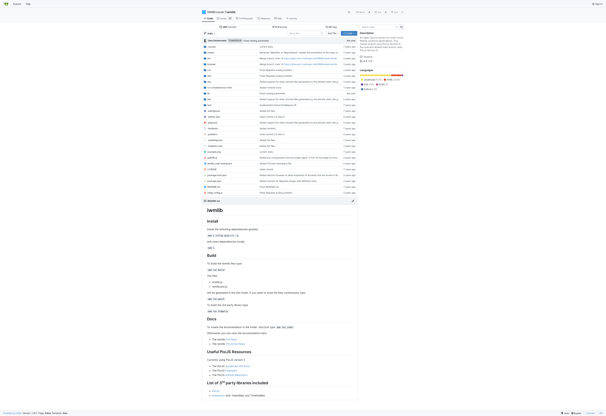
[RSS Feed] (349, 12)
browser (211, 64)
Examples (231, 370)
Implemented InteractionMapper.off (278, 105)
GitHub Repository (236, 375)
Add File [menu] (332, 33)
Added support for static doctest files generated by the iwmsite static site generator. (303, 81)
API (601, 413)
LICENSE (212, 169)
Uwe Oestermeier (217, 40)
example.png (214, 151)
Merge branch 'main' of (272, 58)
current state (266, 46)
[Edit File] (352, 201)
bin (209, 58)
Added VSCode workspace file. (276, 163)
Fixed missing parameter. (256, 40)
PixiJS (215, 391)
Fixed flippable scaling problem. (276, 70)
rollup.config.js (214, 192)
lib (208, 93)
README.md (213, 187)
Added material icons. (271, 87)
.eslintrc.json (213, 116)
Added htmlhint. (268, 128)
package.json (214, 181)
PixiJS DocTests (235, 343)
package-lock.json (216, 175)
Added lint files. (268, 111)
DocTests (231, 339)
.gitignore (212, 122)
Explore (17, 4)
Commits (230, 27)
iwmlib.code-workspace (219, 163)
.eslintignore (213, 111)
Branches (281, 27)
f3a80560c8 (235, 40)
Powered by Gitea (12, 413)
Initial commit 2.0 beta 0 (272, 116)
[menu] (565, 413)
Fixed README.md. (269, 187)
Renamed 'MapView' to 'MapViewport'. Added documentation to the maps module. (302, 52)
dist (209, 76)
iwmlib (230, 12)
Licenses (590, 413)
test (209, 105)
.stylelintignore (214, 140)
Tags (333, 27)
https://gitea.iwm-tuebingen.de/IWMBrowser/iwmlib (310, 58)
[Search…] (401, 27)
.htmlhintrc (212, 128)
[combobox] (305, 33)
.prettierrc (212, 134)
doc (209, 81)
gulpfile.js (212, 157)
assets (210, 52)
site (209, 99)
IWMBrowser (215, 12)
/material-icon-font (219, 87)
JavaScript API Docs (237, 366)
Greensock (218, 395)
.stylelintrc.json (215, 146)
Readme (368, 56)
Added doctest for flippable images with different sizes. (288, 181)
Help (28, 4)
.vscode (211, 46)
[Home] (6, 4)
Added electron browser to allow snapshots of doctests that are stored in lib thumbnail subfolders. (310, 175)
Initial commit (266, 169)
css (209, 70)
